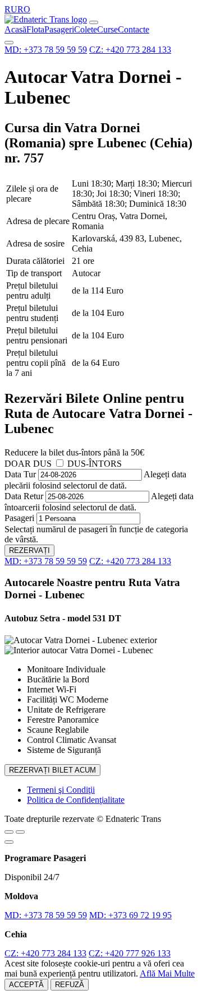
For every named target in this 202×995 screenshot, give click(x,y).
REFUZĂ (69, 984)
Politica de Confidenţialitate (76, 800)
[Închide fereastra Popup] (8, 842)
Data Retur (23, 496)
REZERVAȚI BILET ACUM (52, 770)
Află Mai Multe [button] (167, 973)
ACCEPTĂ (26, 984)
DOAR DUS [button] (28, 463)
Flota (35, 29)
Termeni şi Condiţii (61, 789)
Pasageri (59, 29)
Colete (85, 29)
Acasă (15, 29)
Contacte (133, 29)
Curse (107, 29)
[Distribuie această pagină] (8, 832)
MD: (45, 49)
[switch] (59, 463)
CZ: (130, 49)
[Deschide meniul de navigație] (93, 22)
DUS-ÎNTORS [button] (94, 463)
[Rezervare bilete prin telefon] (8, 42)
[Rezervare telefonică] (20, 832)
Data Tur (20, 474)
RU (10, 9)
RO (23, 9)
